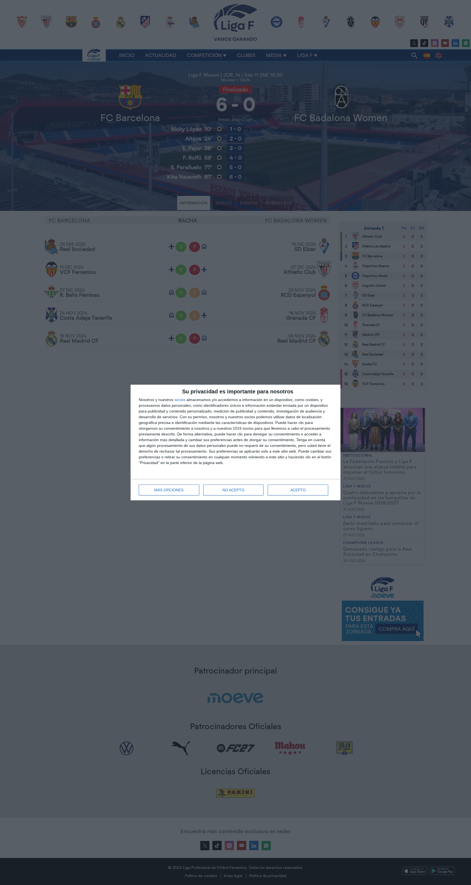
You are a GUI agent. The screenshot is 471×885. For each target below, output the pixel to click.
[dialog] (235, 442)
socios (179, 400)
